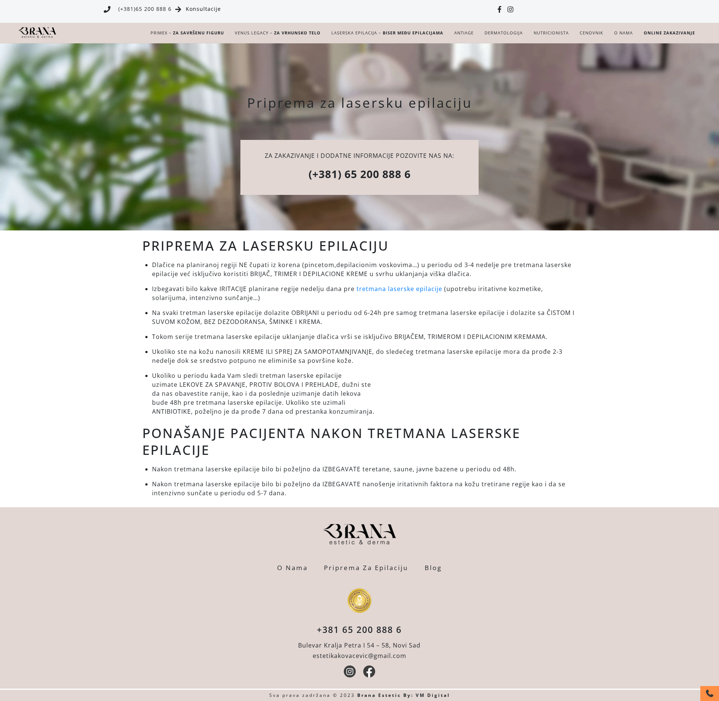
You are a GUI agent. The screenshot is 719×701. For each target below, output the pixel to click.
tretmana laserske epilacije (399, 289)
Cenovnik (591, 33)
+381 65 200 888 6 (359, 629)
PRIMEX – (187, 33)
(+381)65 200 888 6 (145, 8)
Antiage (464, 33)
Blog (433, 567)
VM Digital (433, 695)
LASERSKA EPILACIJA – (387, 33)
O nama (623, 33)
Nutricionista (551, 33)
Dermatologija (504, 33)
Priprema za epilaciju (366, 567)
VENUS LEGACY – (278, 33)
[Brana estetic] (37, 36)
